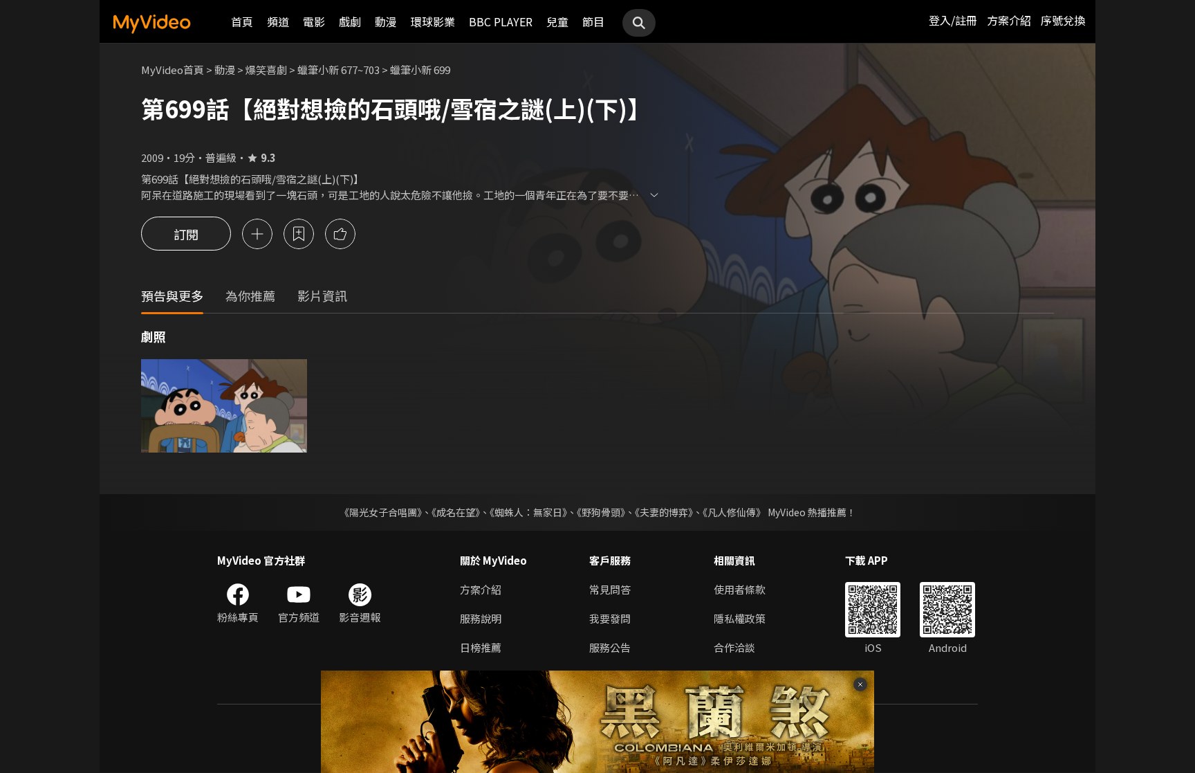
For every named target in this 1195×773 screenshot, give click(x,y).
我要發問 (610, 618)
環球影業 (433, 21)
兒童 (557, 21)
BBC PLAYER (500, 21)
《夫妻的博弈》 (664, 512)
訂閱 (186, 234)
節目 (593, 21)
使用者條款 (740, 589)
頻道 (278, 21)
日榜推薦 (480, 647)
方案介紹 (1009, 20)
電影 (314, 21)
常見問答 (610, 589)
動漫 (386, 21)
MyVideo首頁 (172, 69)
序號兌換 (1063, 20)
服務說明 (480, 618)
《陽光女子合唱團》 (381, 512)
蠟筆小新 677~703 (338, 69)
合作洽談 (734, 647)
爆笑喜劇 (266, 69)
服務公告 (610, 647)
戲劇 (350, 21)
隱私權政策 (740, 618)
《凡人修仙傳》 (734, 512)
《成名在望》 (456, 512)
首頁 (242, 21)
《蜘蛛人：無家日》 (528, 512)
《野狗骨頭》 (601, 512)
